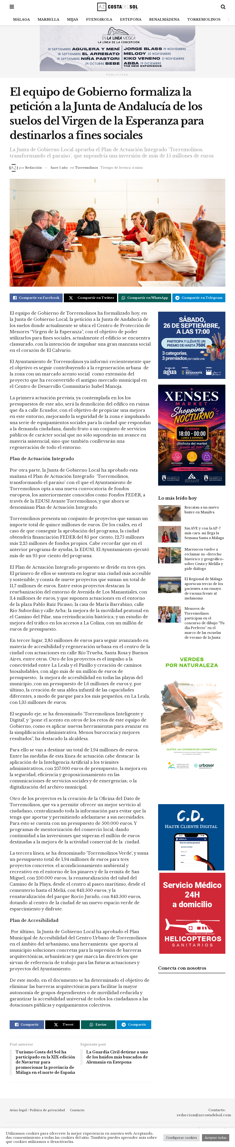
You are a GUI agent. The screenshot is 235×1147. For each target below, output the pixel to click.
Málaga (21, 19)
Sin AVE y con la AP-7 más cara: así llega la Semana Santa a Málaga (204, 533)
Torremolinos (204, 19)
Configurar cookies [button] (181, 1138)
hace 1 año (59, 168)
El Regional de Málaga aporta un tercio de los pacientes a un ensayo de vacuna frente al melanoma (204, 588)
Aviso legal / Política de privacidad (37, 1110)
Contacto (77, 1110)
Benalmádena (164, 19)
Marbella (48, 19)
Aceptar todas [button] (216, 1138)
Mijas (72, 19)
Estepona (130, 19)
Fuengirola (99, 19)
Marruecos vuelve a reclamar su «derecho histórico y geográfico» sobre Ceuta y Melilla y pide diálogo (204, 559)
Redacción (33, 168)
